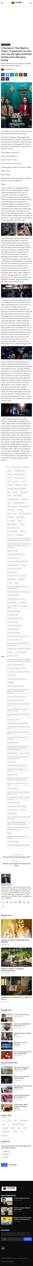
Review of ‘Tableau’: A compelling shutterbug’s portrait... (12, 969)
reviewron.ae (24, 499)
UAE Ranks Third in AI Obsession (20, 1043)
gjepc (13, 1128)
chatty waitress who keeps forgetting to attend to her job (18, 793)
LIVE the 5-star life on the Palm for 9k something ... (21, 1068)
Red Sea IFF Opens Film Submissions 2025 (16, 857)
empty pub (10, 682)
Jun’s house (10, 672)
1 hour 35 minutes (20, 478)
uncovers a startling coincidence (16, 679)
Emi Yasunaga (19, 535)
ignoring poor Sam (12, 656)
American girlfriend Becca (14, 625)
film (8, 467)
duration (9, 478)
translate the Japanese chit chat (16, 668)
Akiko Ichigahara (12, 524)
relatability (21, 579)
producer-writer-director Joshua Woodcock (16, 738)
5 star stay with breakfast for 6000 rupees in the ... (22, 1024)
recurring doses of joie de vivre (16, 599)
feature (9, 471)
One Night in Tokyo (19, 471)
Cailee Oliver (11, 510)
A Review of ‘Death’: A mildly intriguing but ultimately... (15, 941)
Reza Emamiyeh (24, 506)
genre (9, 481)
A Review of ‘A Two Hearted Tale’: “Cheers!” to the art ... (16, 998)
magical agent (11, 579)
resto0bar (10, 652)
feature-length (16, 467)
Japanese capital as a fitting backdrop (18, 845)
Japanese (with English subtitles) (16, 488)
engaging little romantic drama (16, 554)
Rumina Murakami (12, 531)
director (9, 474)
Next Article (15, 861)
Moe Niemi (10, 517)
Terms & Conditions (7, 1261)
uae (3, 1120)
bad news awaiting (12, 629)
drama (24, 481)
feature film (26, 467)
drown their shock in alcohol (15, 686)
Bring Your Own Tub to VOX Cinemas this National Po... (22, 1218)
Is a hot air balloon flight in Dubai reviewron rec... (22, 1096)
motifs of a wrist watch (13, 803)
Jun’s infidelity (11, 675)
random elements (12, 788)
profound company (12, 576)
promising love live (12, 615)
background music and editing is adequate (16, 837)
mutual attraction (12, 572)
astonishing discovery (23, 672)
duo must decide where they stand (17, 723)
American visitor (11, 602)
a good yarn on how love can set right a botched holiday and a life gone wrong (18, 539)
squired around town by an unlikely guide (17, 607)
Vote (4, 1165)
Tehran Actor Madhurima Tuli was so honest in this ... (22, 1052)
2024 (8, 492)
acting (9, 833)
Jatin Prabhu (17, 1046)
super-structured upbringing (15, 700)
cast (8, 503)
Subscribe (28, 1239)
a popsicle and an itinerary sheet (16, 806)
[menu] (2, 3)
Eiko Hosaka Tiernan (13, 528)
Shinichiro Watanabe (18, 503)
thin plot (24, 565)
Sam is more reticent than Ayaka (16, 697)
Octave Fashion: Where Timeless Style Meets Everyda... (21, 1106)
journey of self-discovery (14, 568)
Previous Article (17, 855)
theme (17, 583)
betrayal (23, 576)
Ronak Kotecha (6, 885)
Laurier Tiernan (20, 517)
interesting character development (17, 561)
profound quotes (25, 753)
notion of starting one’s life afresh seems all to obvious (18, 818)
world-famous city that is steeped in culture (17, 784)
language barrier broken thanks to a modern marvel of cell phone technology (17, 691)
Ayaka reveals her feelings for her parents (16, 770)
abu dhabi (5, 1128)
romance (16, 481)
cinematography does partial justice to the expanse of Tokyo (18, 828)
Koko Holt (10, 535)
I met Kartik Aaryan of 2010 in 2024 (22, 1034)
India (19, 1128)
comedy (9, 485)
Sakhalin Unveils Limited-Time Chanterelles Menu (16, 864)
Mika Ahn (22, 531)
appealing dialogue (13, 558)
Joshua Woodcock (20, 474)
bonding (9, 583)
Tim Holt (22, 524)
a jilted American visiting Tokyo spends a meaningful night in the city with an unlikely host (18, 545)
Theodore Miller (11, 513)
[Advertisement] (16, 26)
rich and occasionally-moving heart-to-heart (18, 715)
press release (24, 1120)
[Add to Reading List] (7, 79)
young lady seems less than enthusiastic (18, 649)
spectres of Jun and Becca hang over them (18, 733)
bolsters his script (12, 753)
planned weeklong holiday (15, 618)
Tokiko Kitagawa (12, 506)
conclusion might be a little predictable (18, 592)
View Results (13, 1165)
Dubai (9, 1120)
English (25, 485)
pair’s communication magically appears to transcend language (16, 823)
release (15, 492)
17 (8, 1124)
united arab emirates (18, 1124)
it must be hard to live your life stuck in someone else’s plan (18, 757)
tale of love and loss (13, 842)
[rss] (3, 1248)
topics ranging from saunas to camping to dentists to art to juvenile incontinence (18, 660)
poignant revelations (13, 595)
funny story (23, 810)
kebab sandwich (12, 813)
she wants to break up (13, 633)
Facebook (6, 1154)
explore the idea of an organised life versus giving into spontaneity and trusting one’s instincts (17, 747)
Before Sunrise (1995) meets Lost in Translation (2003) (17, 587)
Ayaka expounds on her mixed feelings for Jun (18, 704)
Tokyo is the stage (12, 551)
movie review (18, 496)
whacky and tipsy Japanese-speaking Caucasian (18, 798)
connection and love (13, 565)
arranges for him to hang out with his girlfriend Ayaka (17, 644)
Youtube (5, 1157)
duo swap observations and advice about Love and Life (17, 710)
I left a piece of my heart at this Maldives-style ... (23, 1086)
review (9, 496)
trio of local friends (21, 652)
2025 (3, 1124)
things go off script (12, 622)
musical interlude (12, 810)
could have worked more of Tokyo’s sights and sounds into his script (17, 779)
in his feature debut (12, 742)
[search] (31, 3)
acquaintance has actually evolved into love (18, 727)
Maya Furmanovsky (24, 513)
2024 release (24, 492)
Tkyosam (20, 510)
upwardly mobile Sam (13, 611)
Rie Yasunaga (11, 521)
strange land (22, 602)
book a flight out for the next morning (17, 636)
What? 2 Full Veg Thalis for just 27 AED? (22, 1208)
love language (11, 762)
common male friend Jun (14, 640)
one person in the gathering (15, 665)
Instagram (6, 1151)
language (17, 485)
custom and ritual (12, 774)
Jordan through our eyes (21, 1014)
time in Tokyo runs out (13, 719)
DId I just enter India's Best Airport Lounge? (22, 1077)
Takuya (20, 521)
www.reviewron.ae (12, 499)
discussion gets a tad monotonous (17, 765)
